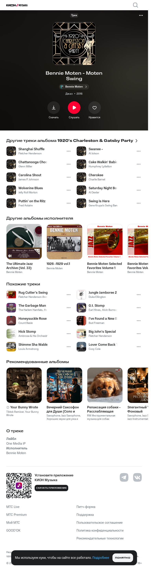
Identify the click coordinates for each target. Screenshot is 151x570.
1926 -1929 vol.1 (58, 264)
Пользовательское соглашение (99, 522)
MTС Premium (16, 514)
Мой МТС (13, 522)
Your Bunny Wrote (24, 407)
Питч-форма (85, 507)
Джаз (69, 94)
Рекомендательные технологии (99, 538)
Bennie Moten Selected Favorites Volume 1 (104, 266)
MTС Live (12, 507)
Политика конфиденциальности (99, 530)
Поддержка (85, 514)
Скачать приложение (51, 488)
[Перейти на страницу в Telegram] (124, 477)
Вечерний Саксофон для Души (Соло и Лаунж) (63, 409)
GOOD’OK (13, 530)
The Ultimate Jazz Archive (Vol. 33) (19, 266)
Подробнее (100, 557)
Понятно (122, 558)
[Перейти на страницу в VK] (137, 477)
